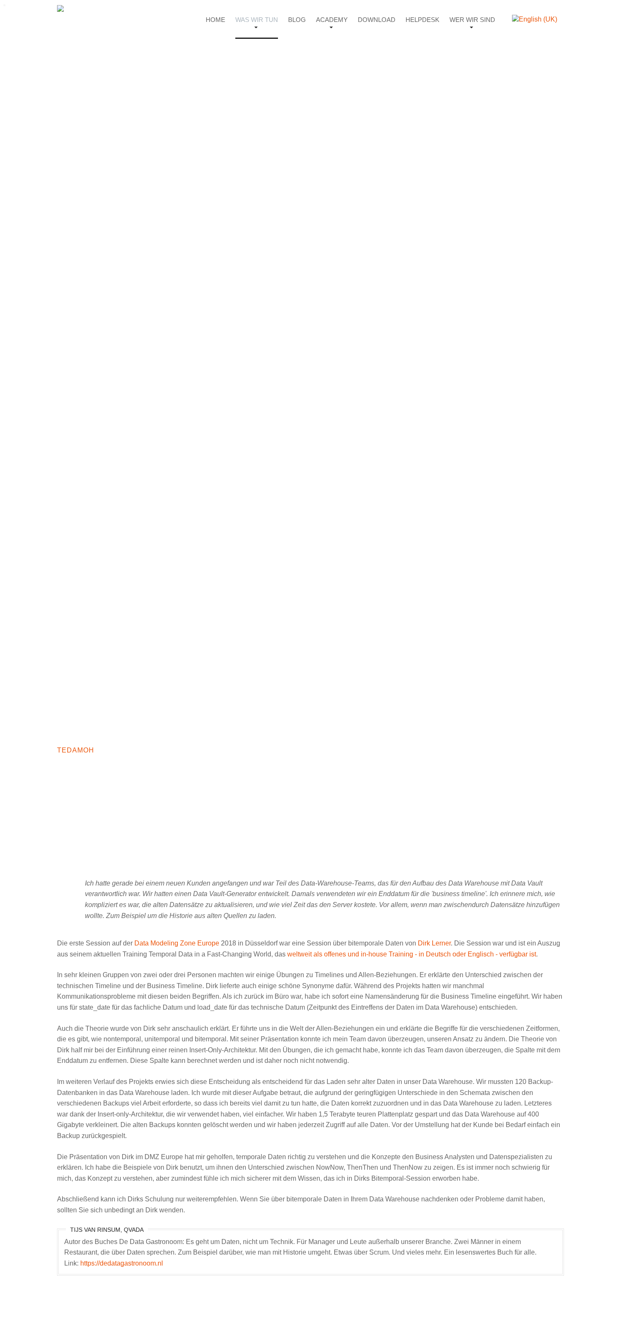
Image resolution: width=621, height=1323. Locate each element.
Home (215, 19)
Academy (332, 19)
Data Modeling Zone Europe (176, 943)
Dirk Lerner (434, 943)
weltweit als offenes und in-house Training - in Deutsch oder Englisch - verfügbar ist (411, 954)
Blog (297, 19)
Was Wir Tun (256, 19)
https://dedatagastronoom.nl (121, 1263)
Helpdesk (422, 19)
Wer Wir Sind (472, 19)
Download (376, 19)
